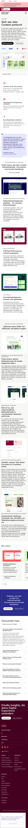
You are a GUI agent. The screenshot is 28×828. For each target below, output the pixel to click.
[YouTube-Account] (5, 747)
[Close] (24, 814)
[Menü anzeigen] (26, 13)
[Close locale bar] (26, 9)
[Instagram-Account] (8, 747)
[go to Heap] (10, 1)
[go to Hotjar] (15, 1)
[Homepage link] (3, 726)
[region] (13, 820)
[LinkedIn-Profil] (2, 747)
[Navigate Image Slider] (5, 584)
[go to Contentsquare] (4, 1)
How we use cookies (11, 819)
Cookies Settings (12, 823)
